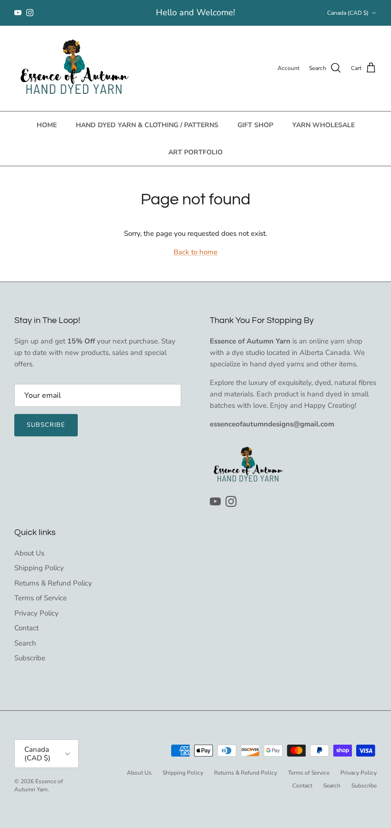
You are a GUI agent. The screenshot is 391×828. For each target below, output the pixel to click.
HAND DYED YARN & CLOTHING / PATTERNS (147, 125)
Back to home (195, 252)
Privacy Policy (36, 613)
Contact (26, 628)
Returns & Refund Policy (53, 583)
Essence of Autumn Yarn (38, 785)
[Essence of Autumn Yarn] (74, 68)
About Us (29, 553)
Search (25, 643)
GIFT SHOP (255, 125)
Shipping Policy (39, 568)
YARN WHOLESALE (323, 125)
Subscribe (46, 425)
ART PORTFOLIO (195, 152)
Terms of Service (40, 598)
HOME (47, 125)
